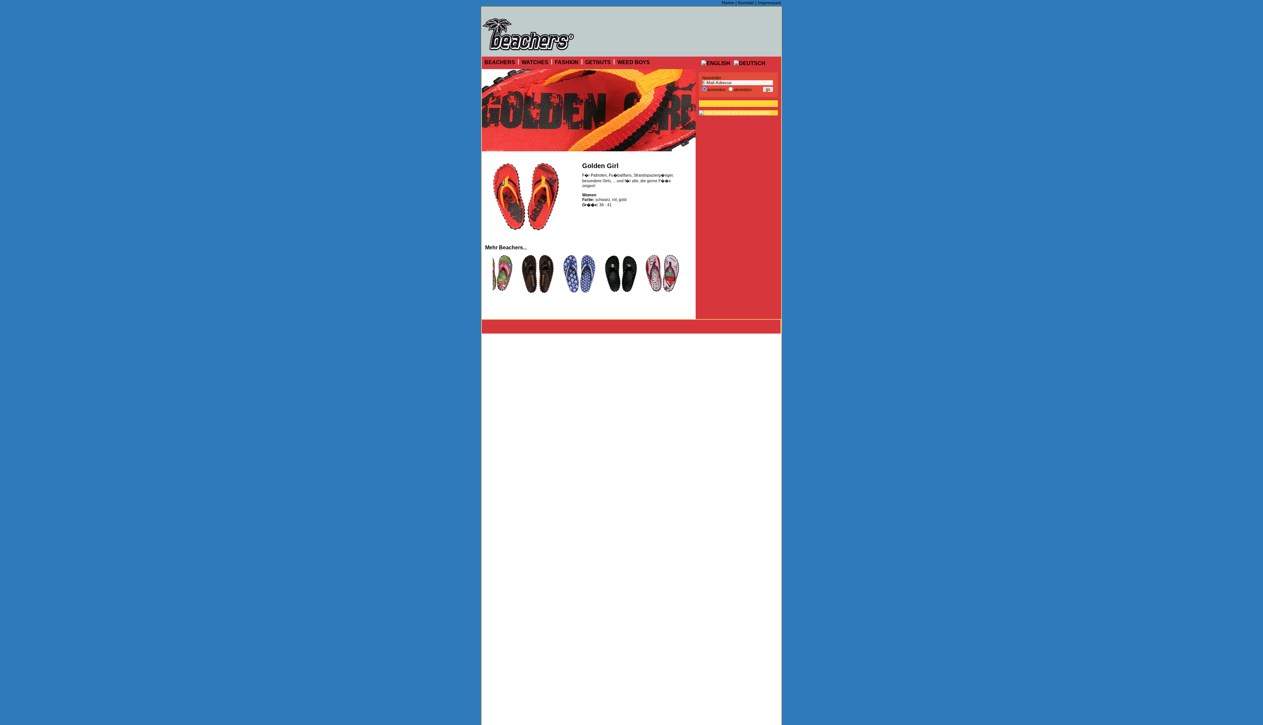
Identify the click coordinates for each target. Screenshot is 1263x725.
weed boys (633, 62)
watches (535, 62)
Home (728, 2)
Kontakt (746, 2)
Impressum (769, 2)
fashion (567, 62)
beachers (499, 62)
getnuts (598, 62)
